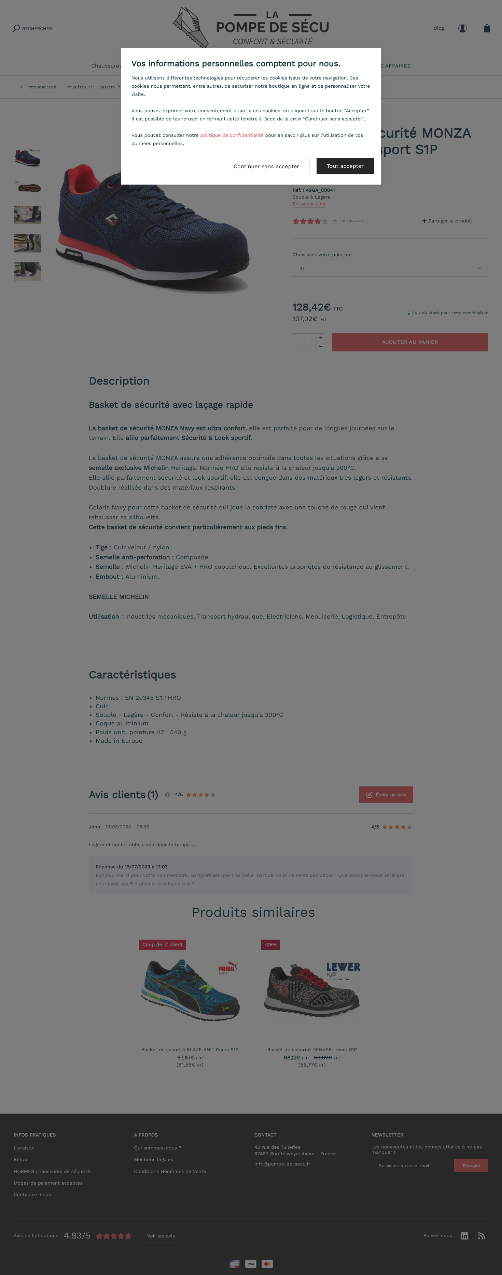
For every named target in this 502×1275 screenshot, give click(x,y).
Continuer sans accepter (266, 166)
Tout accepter (345, 166)
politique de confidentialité (232, 135)
